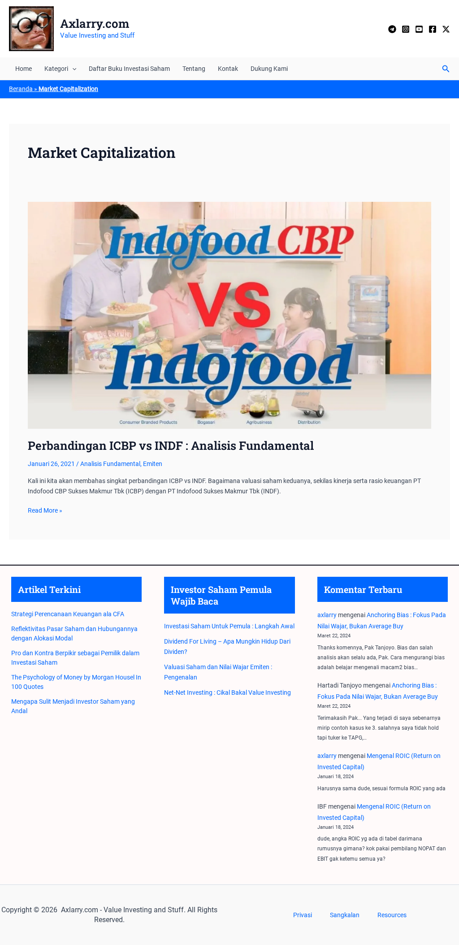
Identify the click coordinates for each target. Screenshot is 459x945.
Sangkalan (344, 915)
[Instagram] (406, 29)
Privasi (302, 915)
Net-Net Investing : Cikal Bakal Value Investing (227, 692)
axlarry (327, 614)
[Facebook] (433, 29)
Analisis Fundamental (110, 463)
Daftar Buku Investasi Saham (129, 68)
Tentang (193, 68)
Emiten (152, 463)
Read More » (45, 510)
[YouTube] (419, 29)
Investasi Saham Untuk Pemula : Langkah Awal (229, 626)
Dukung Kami (269, 68)
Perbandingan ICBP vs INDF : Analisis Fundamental (171, 445)
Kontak (228, 68)
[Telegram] (392, 29)
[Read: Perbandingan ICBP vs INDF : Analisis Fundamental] (229, 314)
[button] (72, 68)
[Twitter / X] (446, 29)
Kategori (56, 68)
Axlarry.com (95, 23)
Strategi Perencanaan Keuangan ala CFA (67, 614)
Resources (392, 915)
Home (23, 68)
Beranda (21, 88)
